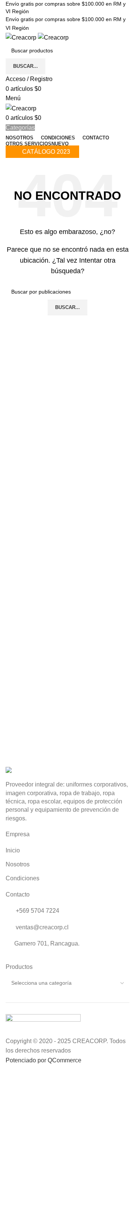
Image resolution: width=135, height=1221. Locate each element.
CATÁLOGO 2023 (46, 151)
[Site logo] (22, 37)
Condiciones (22, 878)
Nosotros (18, 864)
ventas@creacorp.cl (41, 927)
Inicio (13, 850)
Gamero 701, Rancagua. (47, 943)
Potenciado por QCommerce (43, 1060)
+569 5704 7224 (36, 910)
